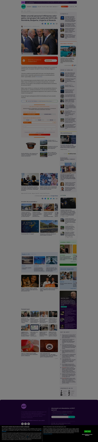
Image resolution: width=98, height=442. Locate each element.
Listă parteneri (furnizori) (47, 433)
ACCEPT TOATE (87, 431)
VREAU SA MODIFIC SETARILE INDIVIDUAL (87, 435)
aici (27, 436)
